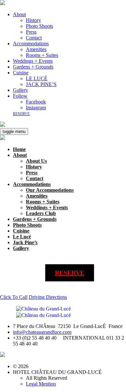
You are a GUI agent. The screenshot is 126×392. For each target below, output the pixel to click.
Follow (20, 96)
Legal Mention (41, 384)
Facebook (36, 101)
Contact (34, 37)
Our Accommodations (50, 190)
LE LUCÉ (36, 78)
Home (19, 149)
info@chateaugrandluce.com (42, 332)
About (19, 14)
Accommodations (31, 43)
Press (31, 32)
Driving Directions (48, 297)
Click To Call (13, 297)
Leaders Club (41, 213)
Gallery (20, 90)
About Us (36, 161)
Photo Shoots (39, 26)
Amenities (36, 49)
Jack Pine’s (25, 242)
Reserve (21, 114)
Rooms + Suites (42, 55)
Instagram (36, 107)
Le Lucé (22, 236)
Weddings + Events (33, 61)
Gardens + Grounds (33, 67)
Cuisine (20, 72)
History (33, 20)
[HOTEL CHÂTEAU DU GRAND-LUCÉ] (2, 3)
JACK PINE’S (41, 84)
